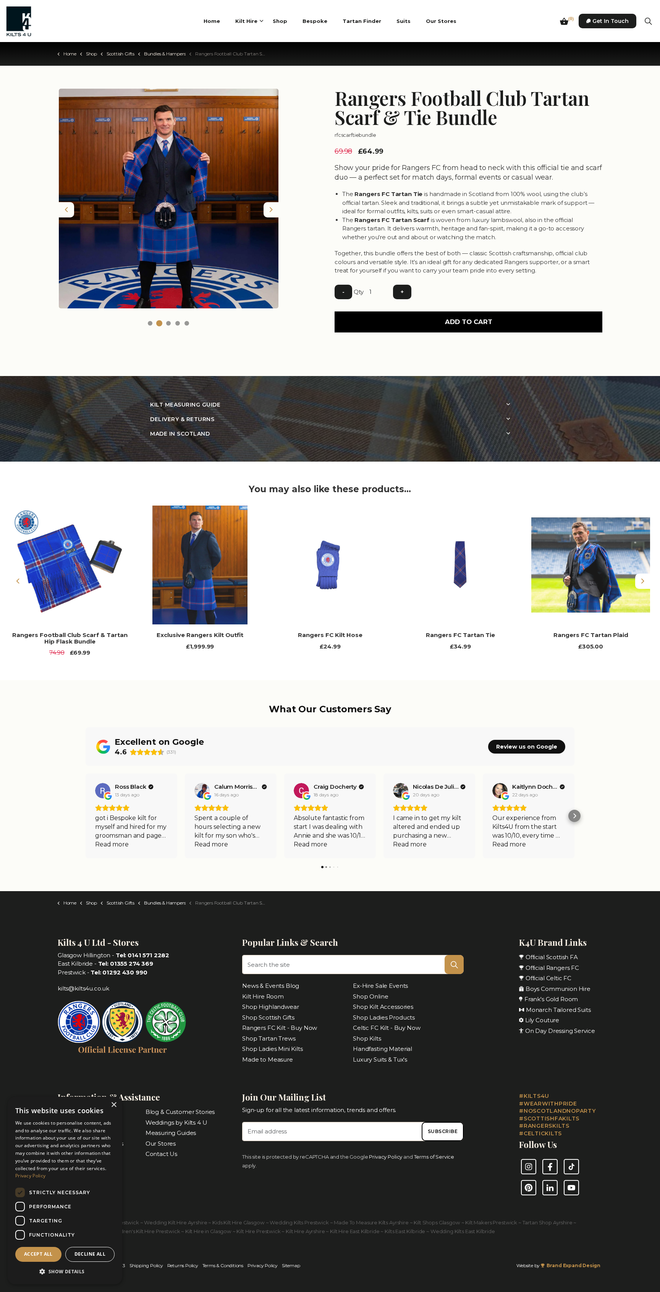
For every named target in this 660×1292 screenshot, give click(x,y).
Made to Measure (267, 1059)
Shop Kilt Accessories (383, 1006)
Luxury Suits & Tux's (380, 1059)
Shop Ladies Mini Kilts (272, 1048)
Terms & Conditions (222, 1265)
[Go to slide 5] (186, 323)
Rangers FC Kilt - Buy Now (279, 1027)
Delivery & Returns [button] (182, 419)
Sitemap (291, 1265)
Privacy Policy (386, 1157)
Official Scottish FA (552, 957)
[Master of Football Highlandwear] (122, 1029)
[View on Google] (102, 790)
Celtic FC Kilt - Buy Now (386, 1027)
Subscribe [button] (443, 1131)
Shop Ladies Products (384, 1017)
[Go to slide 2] (159, 323)
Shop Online (370, 996)
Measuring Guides (171, 1132)
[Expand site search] (648, 21)
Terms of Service (434, 1157)
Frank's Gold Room (551, 999)
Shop (280, 21)
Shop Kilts (367, 1038)
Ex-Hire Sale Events (380, 985)
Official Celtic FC (548, 978)
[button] (168, 198)
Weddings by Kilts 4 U (176, 1122)
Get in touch (610, 21)
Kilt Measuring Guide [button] (185, 404)
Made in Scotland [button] (180, 433)
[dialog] (65, 1190)
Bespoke (314, 21)
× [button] (113, 1105)
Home (212, 21)
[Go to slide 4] (177, 323)
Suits (403, 21)
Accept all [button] (38, 1254)
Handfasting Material (382, 1048)
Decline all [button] (89, 1254)
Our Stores (441, 21)
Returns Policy (182, 1265)
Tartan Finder (362, 21)
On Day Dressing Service (560, 1030)
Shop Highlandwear (270, 1006)
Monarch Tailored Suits (558, 1009)
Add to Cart (468, 322)
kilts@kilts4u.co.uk (83, 988)
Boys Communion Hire (558, 988)
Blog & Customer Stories (180, 1111)
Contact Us (162, 1153)
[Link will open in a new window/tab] (528, 1166)
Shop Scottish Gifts (268, 1017)
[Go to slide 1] (150, 323)
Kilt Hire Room (263, 996)
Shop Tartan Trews (268, 1038)
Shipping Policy (146, 1265)
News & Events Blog (270, 985)
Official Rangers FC (552, 967)
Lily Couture (542, 1020)
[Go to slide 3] (168, 323)
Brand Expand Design (573, 1265)
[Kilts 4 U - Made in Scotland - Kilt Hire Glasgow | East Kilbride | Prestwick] (19, 21)
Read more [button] (112, 844)
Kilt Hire (246, 21)
